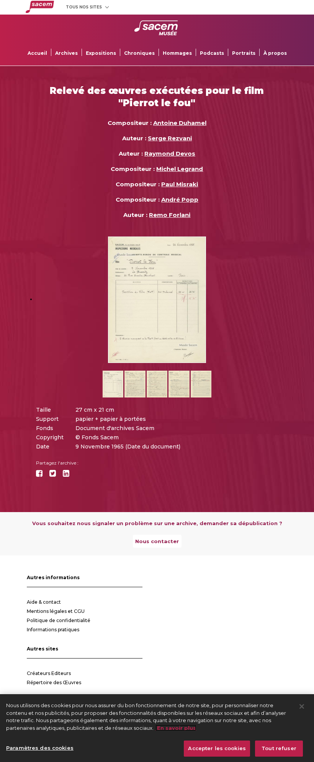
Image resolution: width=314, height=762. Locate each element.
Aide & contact (44, 602)
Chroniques (139, 53)
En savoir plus (175, 728)
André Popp (179, 199)
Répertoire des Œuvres (54, 682)
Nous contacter (157, 541)
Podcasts (212, 53)
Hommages (177, 53)
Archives (66, 53)
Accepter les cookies (217, 748)
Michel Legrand (179, 168)
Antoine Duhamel (179, 122)
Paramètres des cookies (40, 748)
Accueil (37, 53)
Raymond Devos (169, 153)
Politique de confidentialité (58, 620)
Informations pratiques (53, 629)
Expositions (101, 53)
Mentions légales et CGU (56, 611)
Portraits (243, 53)
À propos (275, 53)
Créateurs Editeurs (49, 673)
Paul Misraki (179, 184)
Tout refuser (279, 748)
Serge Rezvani (170, 138)
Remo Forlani (169, 214)
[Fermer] (301, 706)
